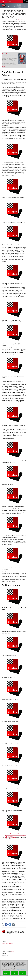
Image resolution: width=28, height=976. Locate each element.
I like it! (19, 19)
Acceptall (22, 972)
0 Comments (23, 19)
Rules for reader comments (7, 943)
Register (13, 951)
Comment (4, 953)
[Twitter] (10, 924)
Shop (3, 1)
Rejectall (14, 972)
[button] (10, 1)
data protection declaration (21, 969)
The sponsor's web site (10, 837)
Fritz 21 (4, 54)
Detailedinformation (6, 972)
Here (9, 966)
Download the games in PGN (12, 833)
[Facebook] (6, 924)
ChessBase (10, 930)
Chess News (11, 6)
